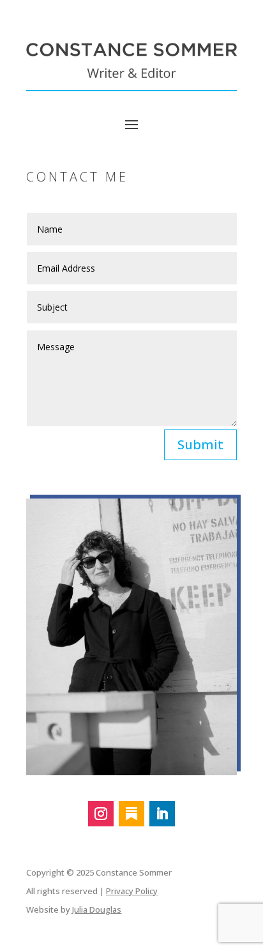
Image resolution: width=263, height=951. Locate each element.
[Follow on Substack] (131, 813)
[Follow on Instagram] (101, 813)
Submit (200, 444)
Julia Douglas (96, 909)
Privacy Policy (132, 891)
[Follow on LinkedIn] (162, 813)
